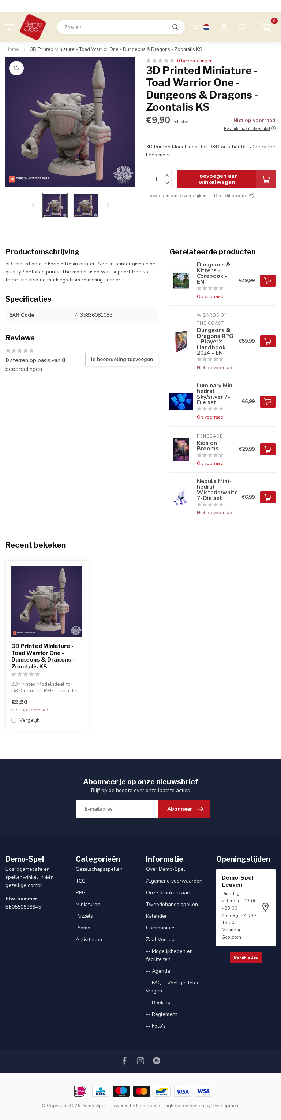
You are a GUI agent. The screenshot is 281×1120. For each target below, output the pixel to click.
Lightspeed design (184, 1105)
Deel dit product (231, 195)
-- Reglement (161, 1014)
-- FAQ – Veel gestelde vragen (173, 986)
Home (12, 49)
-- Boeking (158, 1002)
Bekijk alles (246, 957)
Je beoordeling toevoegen (122, 359)
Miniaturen (88, 904)
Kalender (156, 916)
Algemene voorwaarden (174, 880)
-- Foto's (156, 1026)
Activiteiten (89, 939)
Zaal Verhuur (161, 939)
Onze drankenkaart (168, 892)
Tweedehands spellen (172, 904)
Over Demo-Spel (165, 869)
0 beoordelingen (195, 61)
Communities (161, 927)
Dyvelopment (225, 1105)
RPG (81, 892)
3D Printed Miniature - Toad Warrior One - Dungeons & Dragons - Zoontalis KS (116, 49)
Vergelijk (29, 720)
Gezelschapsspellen (99, 869)
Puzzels (84, 916)
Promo (83, 927)
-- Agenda (158, 971)
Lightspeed (148, 1105)
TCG (81, 880)
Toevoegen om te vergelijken (176, 195)
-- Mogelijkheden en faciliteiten (169, 955)
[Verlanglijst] (242, 27)
